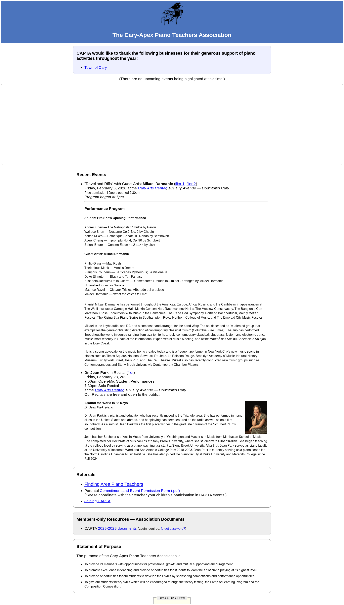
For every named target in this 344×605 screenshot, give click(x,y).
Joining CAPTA (97, 501)
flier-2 (191, 184)
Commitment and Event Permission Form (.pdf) (140, 491)
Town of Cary (95, 67)
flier (131, 372)
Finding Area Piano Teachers (113, 484)
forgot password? (173, 528)
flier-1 (180, 184)
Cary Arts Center (152, 188)
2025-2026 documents (117, 528)
